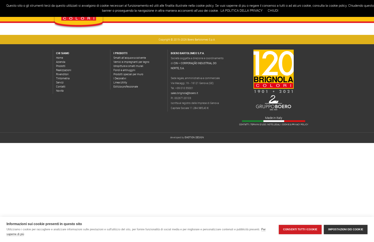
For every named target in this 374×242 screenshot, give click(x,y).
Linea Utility (120, 82)
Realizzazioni (63, 70)
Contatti (60, 86)
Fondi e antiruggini (124, 70)
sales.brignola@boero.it (184, 93)
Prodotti (60, 66)
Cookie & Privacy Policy (295, 124)
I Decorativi (119, 78)
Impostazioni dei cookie (345, 229)
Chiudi (273, 10)
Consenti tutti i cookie (300, 229)
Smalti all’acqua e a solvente (129, 57)
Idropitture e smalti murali (128, 66)
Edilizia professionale (125, 86)
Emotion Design (194, 137)
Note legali (274, 124)
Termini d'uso (258, 124)
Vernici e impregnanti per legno (131, 61)
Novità (59, 90)
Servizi (60, 82)
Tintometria (62, 78)
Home (59, 57)
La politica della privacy (242, 10)
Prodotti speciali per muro (128, 74)
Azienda (60, 61)
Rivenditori (62, 74)
